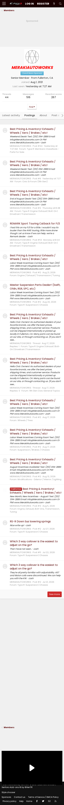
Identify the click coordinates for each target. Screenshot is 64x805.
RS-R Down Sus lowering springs (30, 521)
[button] (4, 3)
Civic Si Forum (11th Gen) (35, 181)
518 (28, 97)
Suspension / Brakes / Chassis (34, 449)
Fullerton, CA (45, 78)
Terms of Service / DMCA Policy (43, 797)
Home (29, 801)
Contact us (19, 797)
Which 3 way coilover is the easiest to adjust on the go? (34, 543)
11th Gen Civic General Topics (44, 390)
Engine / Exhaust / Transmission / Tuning (39, 275)
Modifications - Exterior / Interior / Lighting (39, 479)
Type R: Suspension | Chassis (33, 304)
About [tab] (43, 115)
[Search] (60, 3)
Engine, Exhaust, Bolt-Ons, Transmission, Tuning (35, 510)
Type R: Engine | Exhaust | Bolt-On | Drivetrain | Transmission (34, 213)
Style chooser (8, 792)
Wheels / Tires (25, 420)
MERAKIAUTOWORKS (20, 146)
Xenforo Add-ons (17, 787)
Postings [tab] (29, 115)
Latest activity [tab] (11, 115)
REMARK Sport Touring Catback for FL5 (35, 223)
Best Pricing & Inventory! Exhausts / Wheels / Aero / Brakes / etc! (32, 130)
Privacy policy (9, 801)
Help (21, 801)
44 (7, 97)
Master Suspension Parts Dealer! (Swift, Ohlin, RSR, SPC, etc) (35, 286)
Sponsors (6, 797)
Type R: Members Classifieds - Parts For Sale (34, 150)
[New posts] (54, 3)
